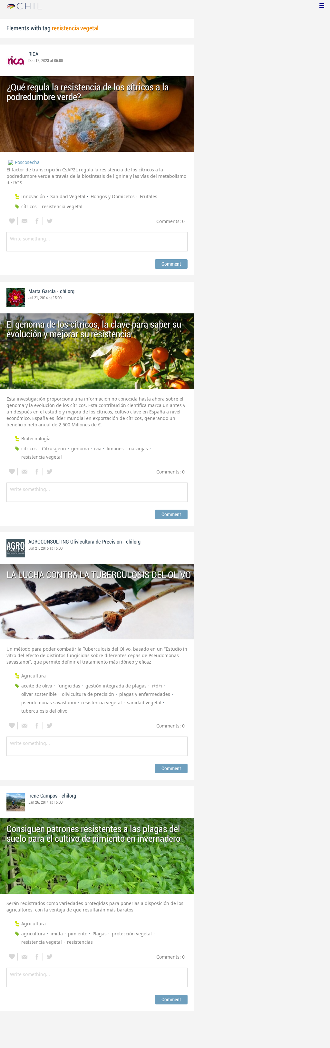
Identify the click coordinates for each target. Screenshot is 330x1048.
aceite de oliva (36, 686)
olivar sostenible (39, 694)
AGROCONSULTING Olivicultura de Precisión (75, 542)
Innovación (33, 196)
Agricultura (33, 676)
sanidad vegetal (144, 702)
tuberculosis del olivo (44, 711)
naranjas (138, 448)
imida (57, 934)
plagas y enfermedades (144, 694)
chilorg (67, 291)
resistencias (80, 942)
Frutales (148, 196)
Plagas (99, 934)
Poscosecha (27, 162)
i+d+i (157, 686)
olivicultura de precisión (88, 694)
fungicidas (68, 686)
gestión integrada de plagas (116, 686)
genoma (80, 448)
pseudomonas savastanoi (48, 702)
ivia (98, 448)
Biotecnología (36, 438)
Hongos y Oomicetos (113, 196)
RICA (33, 54)
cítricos (29, 206)
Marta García (42, 291)
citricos (29, 448)
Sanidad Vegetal (67, 196)
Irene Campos (42, 796)
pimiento (77, 934)
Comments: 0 (170, 221)
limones (115, 448)
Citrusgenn (54, 448)
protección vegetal (132, 934)
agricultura (33, 934)
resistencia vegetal (62, 206)
